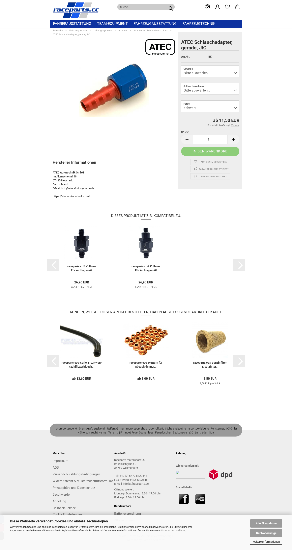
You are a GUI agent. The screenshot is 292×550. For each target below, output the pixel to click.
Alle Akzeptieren (266, 523)
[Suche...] (171, 7)
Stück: (185, 132)
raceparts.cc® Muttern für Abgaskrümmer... (146, 364)
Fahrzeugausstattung (155, 23)
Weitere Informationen (266, 541)
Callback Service (64, 508)
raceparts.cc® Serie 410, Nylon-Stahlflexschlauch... (82, 364)
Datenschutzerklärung (173, 530)
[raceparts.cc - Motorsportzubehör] (77, 10)
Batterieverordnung (127, 513)
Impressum (60, 461)
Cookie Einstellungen (67, 514)
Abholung (59, 501)
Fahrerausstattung (72, 23)
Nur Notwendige (266, 533)
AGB (56, 467)
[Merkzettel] (227, 7)
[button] (208, 7)
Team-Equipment (112, 23)
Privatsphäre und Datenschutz (74, 488)
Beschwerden (62, 494)
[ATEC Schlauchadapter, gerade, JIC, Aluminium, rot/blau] (114, 88)
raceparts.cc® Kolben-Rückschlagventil (81, 268)
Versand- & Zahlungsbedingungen (76, 474)
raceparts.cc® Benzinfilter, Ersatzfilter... (210, 364)
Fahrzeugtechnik (199, 23)
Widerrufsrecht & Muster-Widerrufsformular (83, 481)
